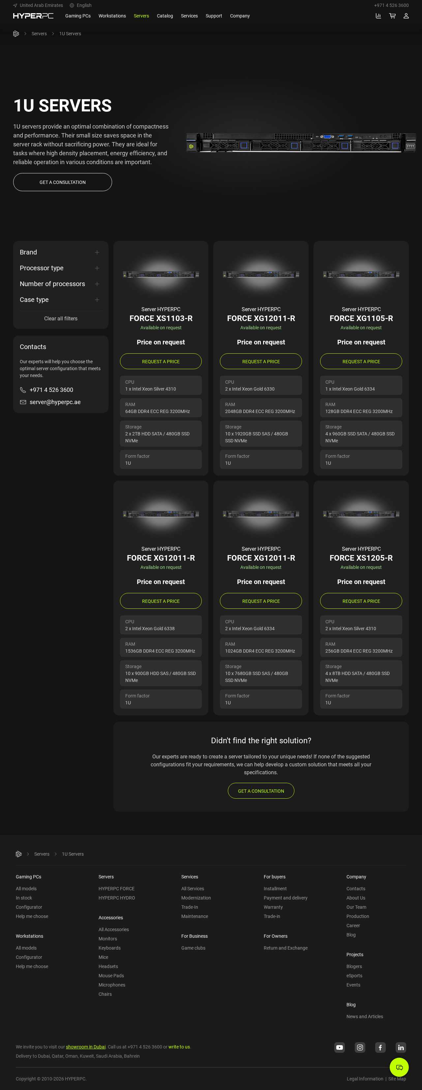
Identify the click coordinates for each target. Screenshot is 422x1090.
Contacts (356, 888)
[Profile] (406, 16)
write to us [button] (179, 1047)
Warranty (273, 907)
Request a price (161, 361)
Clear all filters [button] (60, 318)
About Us (356, 898)
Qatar (57, 1056)
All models (26, 888)
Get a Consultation (261, 791)
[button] (38, 5)
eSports (354, 975)
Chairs (105, 994)
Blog (351, 934)
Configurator (29, 907)
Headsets (108, 966)
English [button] (84, 5)
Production (358, 916)
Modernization (196, 898)
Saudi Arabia (109, 1056)
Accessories (111, 917)
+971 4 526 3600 (391, 5)
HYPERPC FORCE (117, 888)
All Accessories (114, 929)
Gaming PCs (28, 876)
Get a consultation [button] (63, 182)
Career (353, 925)
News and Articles (365, 1016)
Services (189, 876)
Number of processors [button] (52, 283)
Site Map (397, 1078)
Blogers (354, 966)
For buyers (275, 876)
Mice (103, 957)
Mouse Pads (111, 975)
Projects (355, 954)
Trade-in (272, 916)
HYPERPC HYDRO (117, 898)
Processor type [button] (42, 267)
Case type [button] (34, 299)
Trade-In (189, 907)
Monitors (108, 938)
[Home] (16, 33)
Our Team (356, 907)
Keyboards (110, 948)
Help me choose (32, 916)
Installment (275, 888)
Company (356, 876)
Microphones (112, 985)
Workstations (29, 936)
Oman (71, 1056)
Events (353, 985)
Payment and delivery (286, 898)
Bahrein (132, 1056)
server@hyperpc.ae (55, 402)
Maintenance (194, 916)
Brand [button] (28, 252)
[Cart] (392, 16)
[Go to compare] (378, 16)
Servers (39, 33)
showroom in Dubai (86, 1047)
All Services (192, 888)
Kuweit (87, 1056)
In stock (24, 898)
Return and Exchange (286, 948)
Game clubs (193, 948)
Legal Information (365, 1078)
